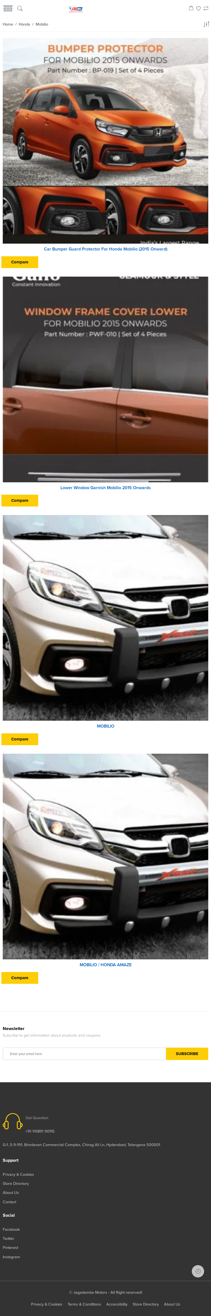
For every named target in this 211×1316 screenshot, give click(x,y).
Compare (19, 262)
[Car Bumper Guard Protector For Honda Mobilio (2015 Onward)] (105, 141)
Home (8, 24)
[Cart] (191, 9)
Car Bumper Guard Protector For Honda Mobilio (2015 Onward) (105, 249)
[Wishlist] (198, 9)
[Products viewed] (198, 1271)
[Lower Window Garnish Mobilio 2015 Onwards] (105, 379)
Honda (24, 24)
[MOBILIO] (105, 618)
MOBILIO (105, 726)
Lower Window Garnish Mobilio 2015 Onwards (105, 488)
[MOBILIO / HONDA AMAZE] (105, 856)
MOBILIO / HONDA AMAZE (106, 965)
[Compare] (206, 9)
